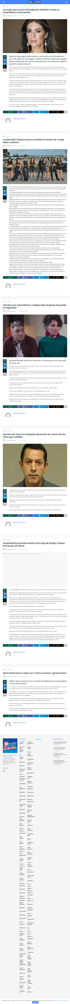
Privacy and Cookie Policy (62, 1000)
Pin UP (28, 870)
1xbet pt (21, 829)
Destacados (22, 982)
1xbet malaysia (21, 819)
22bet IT (21, 851)
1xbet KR (21, 816)
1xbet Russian (21, 837)
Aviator (21, 866)
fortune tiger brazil (30, 742)
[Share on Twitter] (5, 66)
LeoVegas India (29, 777)
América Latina (21, 859)
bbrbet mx (22, 907)
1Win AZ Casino (21, 757)
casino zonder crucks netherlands (22, 962)
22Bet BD (21, 849)
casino (21, 931)
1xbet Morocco (21, 824)
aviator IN (21, 883)
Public (28, 898)
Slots (28, 932)
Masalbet (29, 786)
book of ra (22, 915)
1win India (21, 776)
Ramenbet (30, 910)
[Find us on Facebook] (4, 771)
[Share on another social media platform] (5, 70)
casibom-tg (22, 928)
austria (21, 864)
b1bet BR (21, 896)
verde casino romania (29, 970)
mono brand (30, 792)
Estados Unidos (9, 430)
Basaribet (21, 900)
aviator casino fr (21, 879)
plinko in (29, 888)
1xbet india (22, 809)
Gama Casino (29, 747)
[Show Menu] (3, 2)
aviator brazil (21, 869)
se (28, 928)
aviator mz (22, 889)
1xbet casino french (22, 805)
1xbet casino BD (22, 800)
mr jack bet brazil (30, 834)
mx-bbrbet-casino (30, 843)
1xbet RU (21, 831)
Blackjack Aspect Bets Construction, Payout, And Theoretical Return (60, 762)
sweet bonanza (29, 942)
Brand (20, 922)
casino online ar (21, 944)
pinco (28, 884)
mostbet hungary (29, 805)
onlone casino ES (29, 853)
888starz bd (22, 855)
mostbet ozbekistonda (31, 816)
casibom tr (22, 924)
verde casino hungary (29, 957)
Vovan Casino (29, 976)
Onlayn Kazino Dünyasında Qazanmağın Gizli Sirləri (60, 742)
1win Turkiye (22, 783)
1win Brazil (22, 765)
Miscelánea (8, 301)
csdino (21, 976)
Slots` (28, 934)
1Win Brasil (22, 762)
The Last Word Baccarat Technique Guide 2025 (59, 748)
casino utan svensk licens (22, 955)
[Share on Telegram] (5, 63)
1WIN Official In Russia (22, 779)
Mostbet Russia (29, 821)
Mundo (29, 839)
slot (28, 930)
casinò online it (21, 949)
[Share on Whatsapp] (5, 56)
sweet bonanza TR (30, 948)
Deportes (8, 6)
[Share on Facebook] (5, 60)
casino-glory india (22, 968)
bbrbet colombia (21, 903)
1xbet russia (22, 833)
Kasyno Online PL (29, 768)
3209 (20, 853)
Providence (30, 895)
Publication (30, 904)
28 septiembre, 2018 (22, 15)
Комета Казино (29, 987)
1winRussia (22, 792)
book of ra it (22, 918)
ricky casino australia (30, 923)
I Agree (35, 1002)
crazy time (22, 973)
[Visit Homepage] (34, 2)
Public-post (30, 900)
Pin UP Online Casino (30, 876)
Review (29, 913)
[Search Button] (66, 2)
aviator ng (22, 892)
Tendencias (8, 669)
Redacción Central (11, 15)
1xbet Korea (22, 813)
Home (4, 6)
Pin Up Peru (30, 880)
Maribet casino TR (29, 782)
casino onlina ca (21, 939)
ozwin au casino (29, 858)
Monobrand (30, 796)
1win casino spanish (22, 770)
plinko (28, 886)
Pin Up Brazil (30, 872)
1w (20, 755)
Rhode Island (30, 919)
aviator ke (22, 885)
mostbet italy (29, 811)
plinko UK (29, 890)
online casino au (29, 848)
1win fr (21, 774)
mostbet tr (30, 825)
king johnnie (30, 773)
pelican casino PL (29, 865)
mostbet (29, 799)
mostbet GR (30, 801)
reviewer (29, 915)
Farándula (8, 136)
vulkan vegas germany (29, 982)
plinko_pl (29, 892)
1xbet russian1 (21, 842)
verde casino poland (29, 964)
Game (28, 752)
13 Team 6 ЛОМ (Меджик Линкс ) (21, 749)
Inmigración (30, 759)
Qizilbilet (29, 908)
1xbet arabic (22, 796)
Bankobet (21, 898)
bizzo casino (22, 911)
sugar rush (30, 938)
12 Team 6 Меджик (21, 742)
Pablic (29, 862)
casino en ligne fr (21, 934)
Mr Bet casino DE (29, 829)
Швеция (29, 992)
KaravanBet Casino (30, 763)
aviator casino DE (21, 874)
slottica (29, 936)
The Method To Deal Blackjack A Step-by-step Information (60, 755)
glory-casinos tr (30, 755)
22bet (20, 847)
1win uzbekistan (22, 788)
